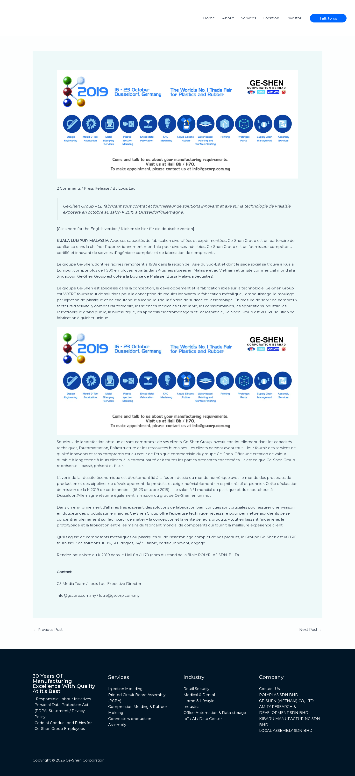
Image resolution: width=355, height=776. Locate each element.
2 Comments (69, 188)
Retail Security (196, 688)
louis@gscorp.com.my (119, 595)
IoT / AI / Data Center (203, 718)
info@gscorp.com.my (76, 595)
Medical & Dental (199, 694)
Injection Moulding (125, 688)
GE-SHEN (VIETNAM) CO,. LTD (286, 700)
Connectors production (129, 718)
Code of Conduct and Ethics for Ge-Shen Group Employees (63, 725)
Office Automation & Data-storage (215, 712)
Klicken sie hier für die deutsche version (157, 228)
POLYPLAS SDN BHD (278, 694)
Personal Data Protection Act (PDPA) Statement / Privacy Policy (61, 710)
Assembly (117, 724)
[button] (328, 18)
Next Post (310, 629)
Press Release (96, 188)
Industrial (192, 706)
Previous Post (48, 629)
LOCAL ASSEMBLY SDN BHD (285, 730)
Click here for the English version (88, 228)
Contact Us (269, 688)
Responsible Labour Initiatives (63, 699)
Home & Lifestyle (199, 700)
